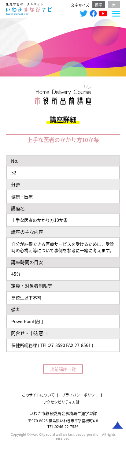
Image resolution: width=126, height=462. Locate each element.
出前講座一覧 (63, 369)
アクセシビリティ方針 (61, 401)
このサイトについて (38, 394)
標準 (98, 4)
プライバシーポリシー (80, 394)
